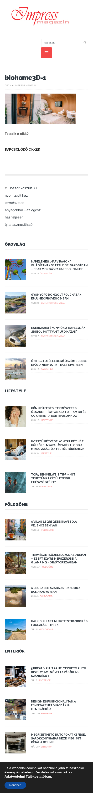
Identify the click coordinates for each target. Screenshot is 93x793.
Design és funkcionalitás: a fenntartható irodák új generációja (53, 705)
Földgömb (16, 504)
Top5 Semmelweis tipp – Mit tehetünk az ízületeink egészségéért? (53, 478)
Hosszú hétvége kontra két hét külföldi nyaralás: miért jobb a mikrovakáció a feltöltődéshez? (57, 445)
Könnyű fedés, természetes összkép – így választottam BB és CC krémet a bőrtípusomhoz (58, 412)
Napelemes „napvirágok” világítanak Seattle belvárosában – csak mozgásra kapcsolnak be (59, 265)
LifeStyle (15, 391)
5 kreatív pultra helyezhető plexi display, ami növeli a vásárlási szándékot (58, 672)
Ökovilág (15, 244)
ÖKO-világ (46, 273)
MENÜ (46, 52)
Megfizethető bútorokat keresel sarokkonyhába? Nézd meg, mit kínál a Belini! (59, 738)
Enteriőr (47, 303)
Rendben (15, 785)
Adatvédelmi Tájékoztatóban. (28, 776)
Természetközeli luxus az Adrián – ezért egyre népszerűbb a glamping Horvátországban (58, 558)
